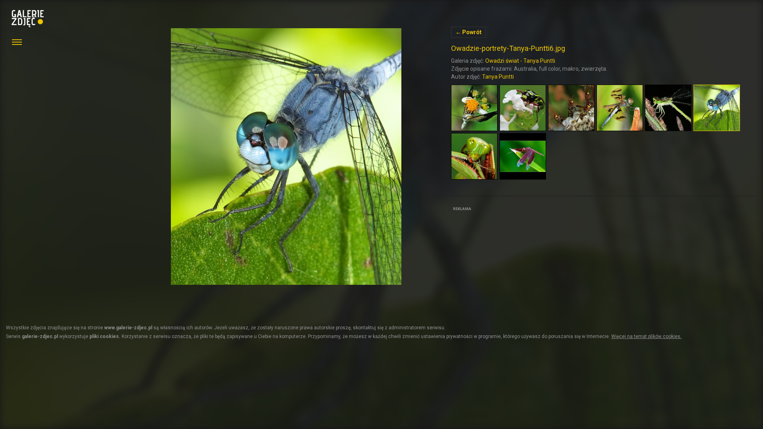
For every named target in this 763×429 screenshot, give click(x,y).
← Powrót (468, 32)
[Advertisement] (510, 263)
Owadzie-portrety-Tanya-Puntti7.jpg (286, 156)
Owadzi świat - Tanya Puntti (520, 61)
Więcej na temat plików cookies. (646, 336)
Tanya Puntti (498, 76)
